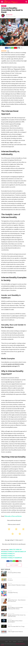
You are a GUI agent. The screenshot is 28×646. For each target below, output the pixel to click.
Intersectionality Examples (11, 558)
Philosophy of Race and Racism (13, 516)
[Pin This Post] (15, 48)
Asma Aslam (9, 14)
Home (6, 641)
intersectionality (8, 555)
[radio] (8, 529)
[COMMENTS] (21, 48)
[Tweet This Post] (9, 48)
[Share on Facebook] (6, 48)
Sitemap (14, 641)
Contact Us (20, 641)
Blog (10, 641)
